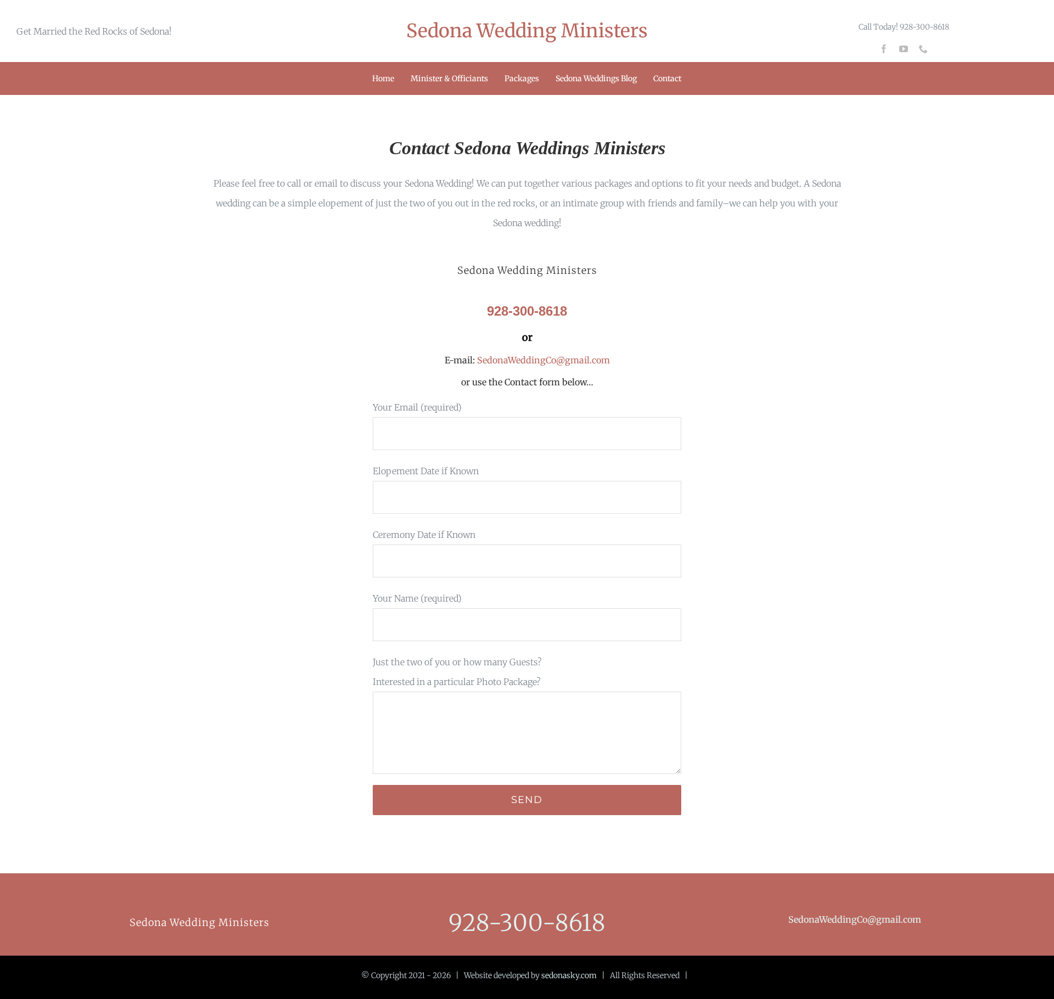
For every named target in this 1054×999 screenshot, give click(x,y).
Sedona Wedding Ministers (527, 30)
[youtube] (903, 48)
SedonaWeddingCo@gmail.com (542, 360)
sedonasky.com (569, 975)
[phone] (923, 48)
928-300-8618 (527, 922)
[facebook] (883, 48)
